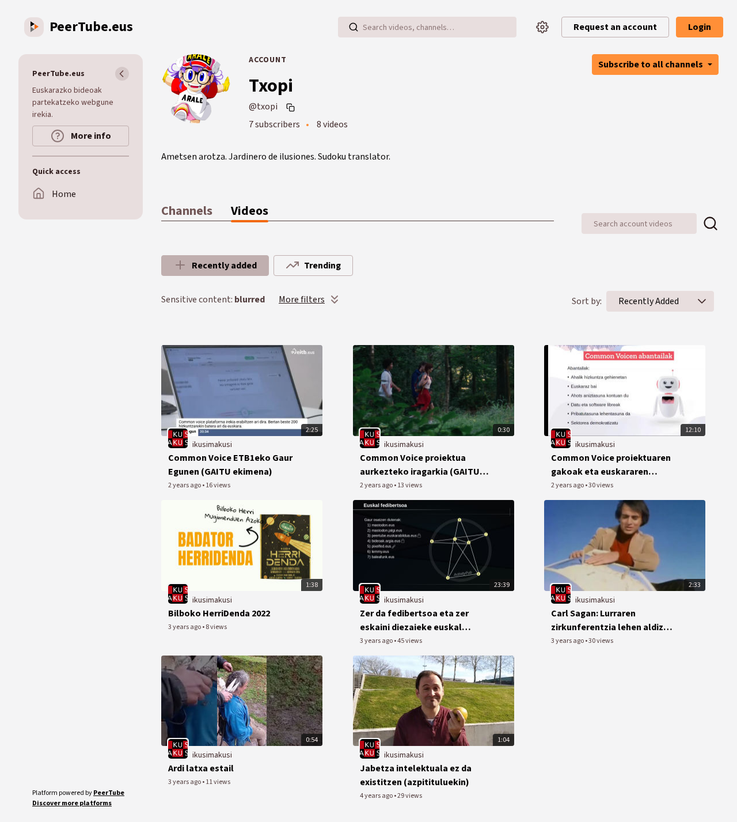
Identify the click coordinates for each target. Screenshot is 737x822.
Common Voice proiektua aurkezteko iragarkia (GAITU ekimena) (420, 465)
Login (699, 27)
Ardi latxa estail (201, 768)
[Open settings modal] (542, 27)
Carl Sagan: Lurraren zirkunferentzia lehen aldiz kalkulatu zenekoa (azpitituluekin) (607, 620)
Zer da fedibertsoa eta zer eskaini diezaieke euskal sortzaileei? (414, 620)
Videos (249, 211)
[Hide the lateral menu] (122, 74)
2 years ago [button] (185, 485)
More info (90, 136)
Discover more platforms (72, 803)
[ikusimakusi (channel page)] (178, 438)
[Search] (353, 27)
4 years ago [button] (377, 796)
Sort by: (587, 301)
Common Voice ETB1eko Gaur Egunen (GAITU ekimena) (230, 465)
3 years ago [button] (185, 627)
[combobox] (648, 301)
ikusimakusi (212, 444)
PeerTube (108, 793)
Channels (186, 211)
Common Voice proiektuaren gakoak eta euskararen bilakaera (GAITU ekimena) (611, 465)
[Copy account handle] (292, 107)
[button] (701, 301)
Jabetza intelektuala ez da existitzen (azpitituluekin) (416, 775)
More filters (302, 299)
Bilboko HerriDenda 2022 (219, 613)
